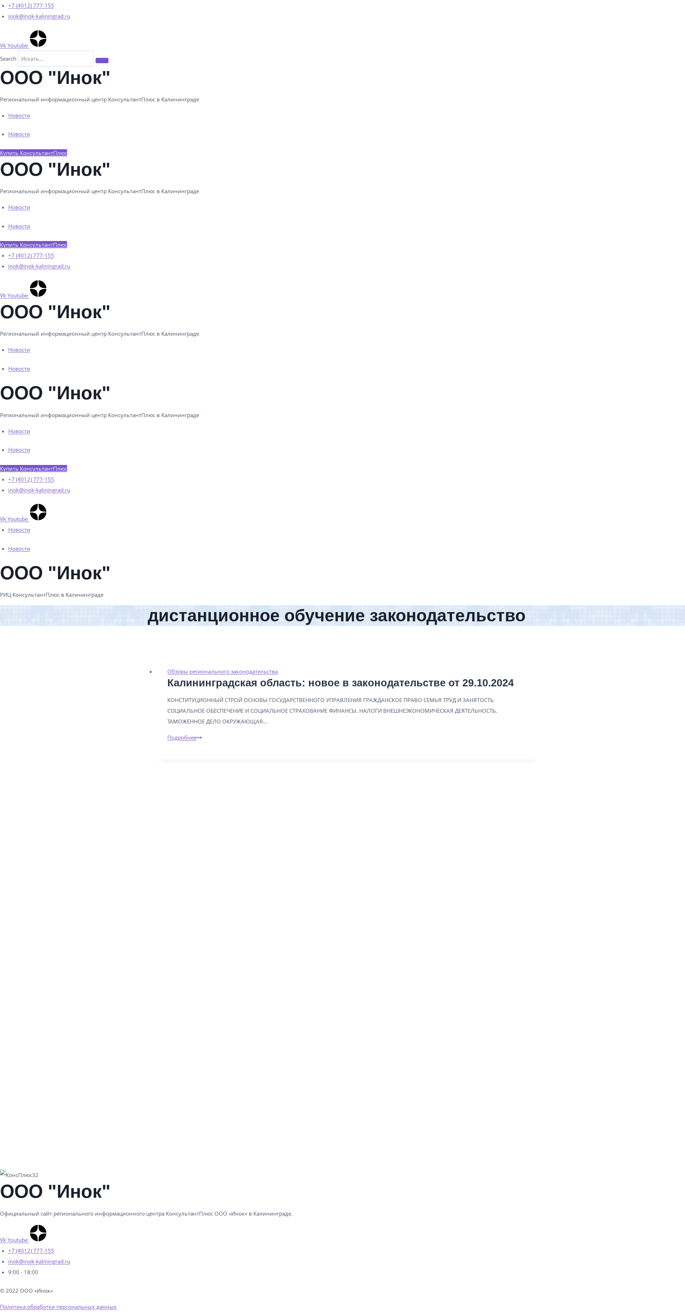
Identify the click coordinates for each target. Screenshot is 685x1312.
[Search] (102, 60)
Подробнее (184, 737)
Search (8, 58)
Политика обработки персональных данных (58, 1306)
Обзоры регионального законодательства (222, 671)
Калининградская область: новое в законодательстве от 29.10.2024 (340, 682)
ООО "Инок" (55, 77)
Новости (19, 115)
